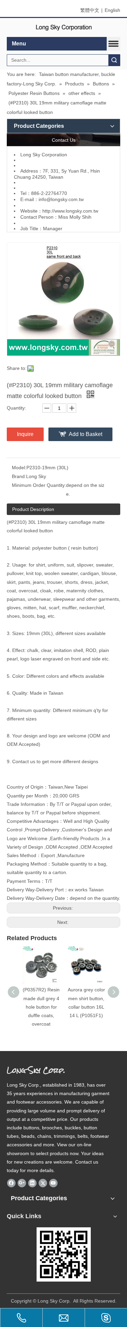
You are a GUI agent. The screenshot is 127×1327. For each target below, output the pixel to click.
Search (114, 60)
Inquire (25, 434)
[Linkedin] (32, 1183)
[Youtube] (53, 1183)
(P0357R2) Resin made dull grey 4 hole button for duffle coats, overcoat (41, 1007)
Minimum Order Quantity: (39, 485)
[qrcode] (64, 1254)
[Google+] (22, 1183)
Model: (19, 467)
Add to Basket (85, 434)
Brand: (19, 476)
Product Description (33, 509)
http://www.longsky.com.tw (70, 211)
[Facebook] (11, 1183)
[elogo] (63, 27)
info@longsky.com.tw (61, 199)
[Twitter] (43, 1183)
